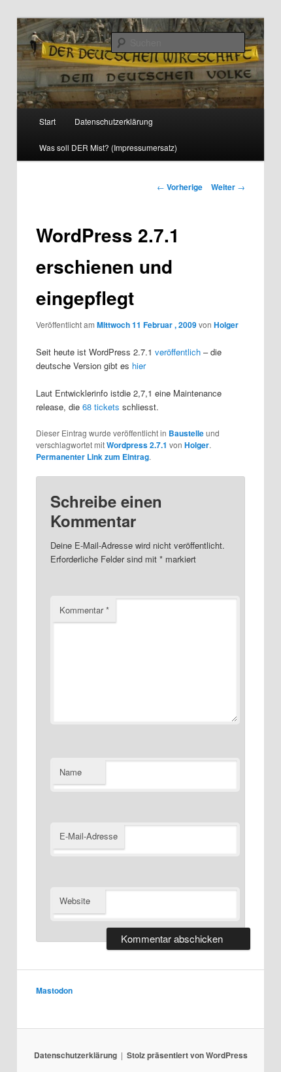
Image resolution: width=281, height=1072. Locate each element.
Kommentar (84, 610)
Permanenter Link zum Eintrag (92, 457)
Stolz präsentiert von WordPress (187, 1055)
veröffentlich (178, 352)
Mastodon (54, 990)
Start (47, 121)
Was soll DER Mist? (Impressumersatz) (108, 147)
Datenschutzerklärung (113, 121)
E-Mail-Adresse (88, 836)
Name (70, 772)
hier (139, 365)
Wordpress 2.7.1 (137, 445)
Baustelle (186, 433)
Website (74, 900)
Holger (226, 325)
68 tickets (101, 406)
